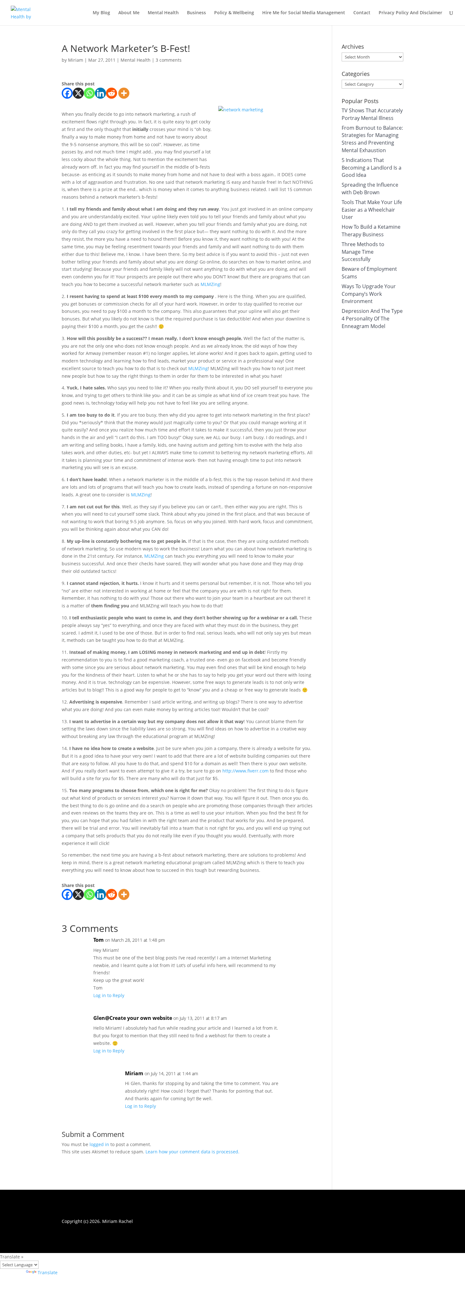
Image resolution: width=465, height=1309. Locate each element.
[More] (124, 93)
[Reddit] (111, 93)
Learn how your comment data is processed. (192, 1152)
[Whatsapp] (89, 93)
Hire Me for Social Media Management (303, 13)
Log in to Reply (108, 995)
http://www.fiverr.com (245, 771)
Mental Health (163, 13)
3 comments (169, 60)
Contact (361, 13)
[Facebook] (67, 93)
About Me (129, 13)
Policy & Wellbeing (234, 13)
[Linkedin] (100, 93)
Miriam (75, 60)
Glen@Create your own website (132, 1017)
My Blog (101, 13)
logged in (99, 1144)
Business (196, 13)
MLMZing (210, 284)
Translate (48, 1272)
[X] (78, 93)
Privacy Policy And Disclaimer (410, 13)
